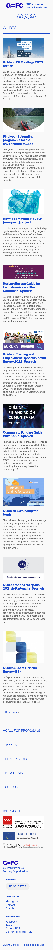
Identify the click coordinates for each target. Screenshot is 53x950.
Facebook (11, 921)
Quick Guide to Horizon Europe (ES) (20, 669)
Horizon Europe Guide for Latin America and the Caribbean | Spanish (21, 287)
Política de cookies (33, 944)
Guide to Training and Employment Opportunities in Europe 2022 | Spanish (24, 357)
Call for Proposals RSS (19, 931)
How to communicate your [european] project (22, 220)
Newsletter (17, 886)
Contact (10, 904)
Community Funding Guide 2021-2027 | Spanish (22, 434)
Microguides (13, 901)
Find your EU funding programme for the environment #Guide (18, 140)
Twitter (10, 925)
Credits (10, 908)
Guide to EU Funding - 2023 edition (23, 64)
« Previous (9, 712)
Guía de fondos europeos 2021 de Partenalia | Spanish (23, 586)
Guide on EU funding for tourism (20, 512)
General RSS (13, 928)
